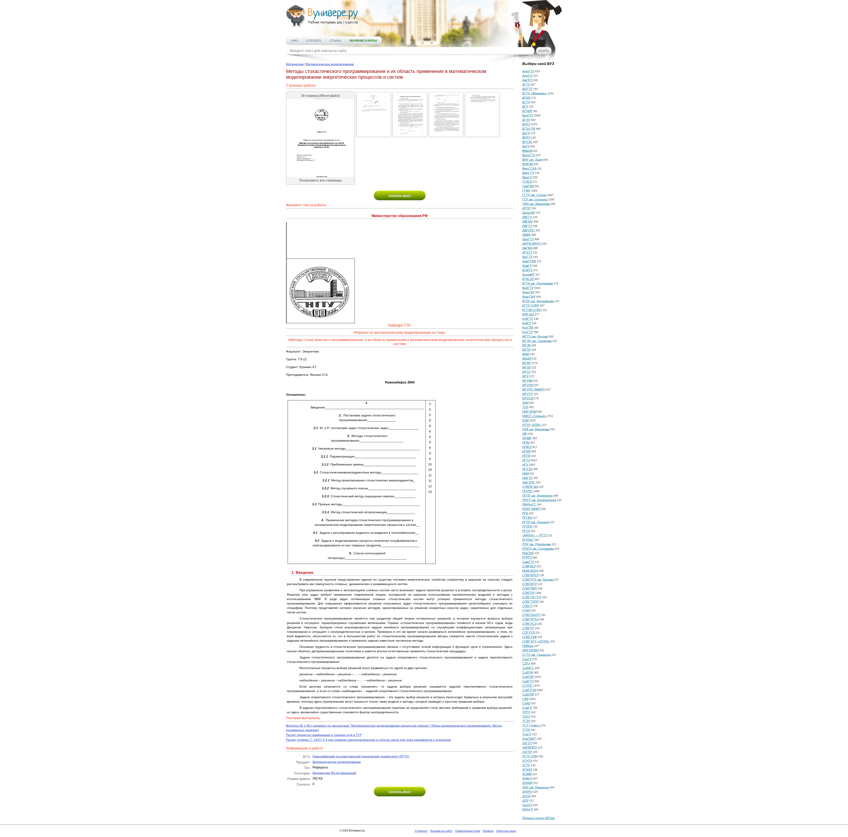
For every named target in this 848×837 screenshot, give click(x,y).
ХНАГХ (527, 778)
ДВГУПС (528, 230)
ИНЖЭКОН (530, 570)
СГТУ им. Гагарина (536, 654)
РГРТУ (527, 557)
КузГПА (527, 327)
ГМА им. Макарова (536, 204)
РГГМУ (527, 517)
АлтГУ (527, 75)
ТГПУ (526, 730)
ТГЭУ (526, 721)
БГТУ (526, 102)
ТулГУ (526, 734)
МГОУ (526, 367)
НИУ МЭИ (529, 411)
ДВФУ (526, 234)
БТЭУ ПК (528, 128)
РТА (525, 513)
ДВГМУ (527, 221)
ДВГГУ (527, 217)
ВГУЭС (527, 142)
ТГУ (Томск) (531, 725)
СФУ (525, 699)
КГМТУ (527, 270)
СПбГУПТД (530, 619)
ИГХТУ (527, 252)
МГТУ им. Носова (535, 336)
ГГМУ (526, 190)
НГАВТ (527, 438)
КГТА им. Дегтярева (537, 283)
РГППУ (527, 526)
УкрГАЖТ (529, 738)
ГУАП (526, 610)
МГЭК (526, 345)
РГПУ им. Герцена (535, 522)
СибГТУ (528, 681)
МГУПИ (527, 385)
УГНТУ (527, 761)
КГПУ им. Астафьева (538, 301)
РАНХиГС (529, 504)
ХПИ (525, 420)
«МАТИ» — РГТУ (534, 535)
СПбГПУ (528, 593)
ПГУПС (527, 491)
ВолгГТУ (528, 155)
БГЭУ (526, 120)
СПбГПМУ (529, 588)
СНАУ (526, 703)
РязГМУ (528, 553)
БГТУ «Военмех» (534, 93)
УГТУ (526, 765)
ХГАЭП (527, 769)
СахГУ (527, 659)
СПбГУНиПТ (531, 615)
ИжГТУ (527, 257)
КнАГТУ (528, 288)
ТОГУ (526, 716)
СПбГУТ (528, 628)
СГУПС (527, 685)
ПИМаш (528, 646)
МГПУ (526, 349)
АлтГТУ (528, 71)
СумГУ (527, 707)
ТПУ (525, 407)
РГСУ (526, 531)
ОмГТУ (527, 478)
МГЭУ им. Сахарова (537, 341)
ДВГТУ (527, 226)
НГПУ (526, 456)
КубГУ (526, 323)
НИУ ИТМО (530, 650)
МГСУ (526, 372)
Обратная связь (506, 831)
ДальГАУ (528, 212)
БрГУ (526, 133)
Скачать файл (399, 195)
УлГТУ (527, 743)
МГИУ (526, 363)
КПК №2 (528, 314)
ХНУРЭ (527, 791)
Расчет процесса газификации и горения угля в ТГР (324, 735)
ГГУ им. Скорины (534, 199)
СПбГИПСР (530, 575)
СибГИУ (528, 677)
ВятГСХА (529, 168)
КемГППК (529, 261)
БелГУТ (528, 115)
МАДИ (526, 358)
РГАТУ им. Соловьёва (538, 548)
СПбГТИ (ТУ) (531, 597)
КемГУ (527, 265)
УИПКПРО (529, 747)
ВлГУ (526, 146)
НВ (524, 433)
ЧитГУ (527, 805)
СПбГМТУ (529, 584)
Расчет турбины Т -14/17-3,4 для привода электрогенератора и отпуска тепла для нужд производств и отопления (368, 740)
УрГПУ (527, 752)
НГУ (525, 464)
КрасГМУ (529, 296)
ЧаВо (294, 40)
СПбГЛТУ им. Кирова (537, 579)
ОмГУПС (528, 482)
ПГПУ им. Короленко (537, 495)
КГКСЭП (528, 279)
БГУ (525, 106)
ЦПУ (525, 800)
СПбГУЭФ (529, 637)
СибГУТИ (529, 690)
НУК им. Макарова (535, 429)
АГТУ (526, 84)
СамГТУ (528, 562)
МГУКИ (527, 380)
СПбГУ (527, 606)
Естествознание (343, 773)
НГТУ (526, 460)
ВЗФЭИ (527, 164)
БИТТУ (527, 89)
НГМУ (526, 451)
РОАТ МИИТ (531, 509)
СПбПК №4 (530, 486)
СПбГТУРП (530, 601)
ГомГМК (528, 186)
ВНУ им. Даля (532, 159)
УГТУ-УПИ (530, 756)
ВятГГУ (528, 173)
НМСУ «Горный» (534, 416)
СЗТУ (526, 663)
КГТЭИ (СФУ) (532, 310)
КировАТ (528, 274)
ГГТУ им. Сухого (534, 195)
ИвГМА (527, 248)
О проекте (313, 40)
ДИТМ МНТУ (531, 243)
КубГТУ (527, 318)
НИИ (525, 473)
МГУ (525, 376)
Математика (295, 64)
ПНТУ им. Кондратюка (539, 500)
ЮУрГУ (527, 809)
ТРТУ (526, 712)
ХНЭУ (526, 796)
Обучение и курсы (363, 40)
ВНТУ (526, 137)
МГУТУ (527, 394)
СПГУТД (528, 632)
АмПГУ (527, 80)
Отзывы (335, 40)
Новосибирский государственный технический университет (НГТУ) (360, 756)
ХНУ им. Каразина (535, 787)
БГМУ (526, 97)
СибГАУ (527, 672)
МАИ (525, 354)
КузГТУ (527, 332)
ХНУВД (527, 783)
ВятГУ (527, 177)
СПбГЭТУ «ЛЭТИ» (535, 641)
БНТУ (526, 124)
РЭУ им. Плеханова (536, 544)
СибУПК (528, 694)
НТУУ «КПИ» (531, 425)
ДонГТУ (528, 239)
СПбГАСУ (529, 566)
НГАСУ (527, 447)
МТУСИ (527, 398)
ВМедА (527, 151)
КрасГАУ (528, 292)
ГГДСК (527, 181)
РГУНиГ (528, 539)
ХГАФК (527, 774)
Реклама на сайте (441, 831)
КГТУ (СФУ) (530, 305)
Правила (488, 831)
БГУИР (527, 111)
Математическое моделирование (330, 64)
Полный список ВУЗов (538, 818)
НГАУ (526, 442)
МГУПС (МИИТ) (533, 389)
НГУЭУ (527, 469)
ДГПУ (526, 208)
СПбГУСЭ (529, 623)
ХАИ (525, 402)
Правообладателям (467, 831)
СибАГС (528, 668)
